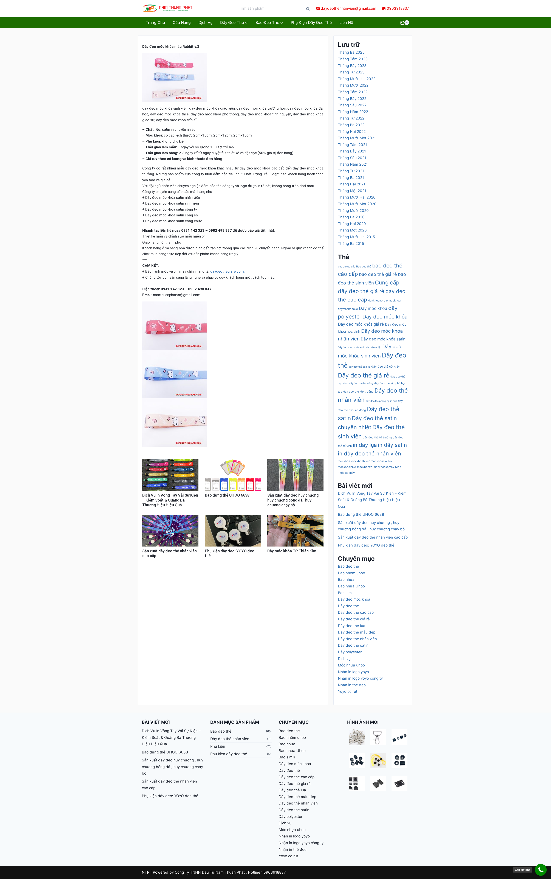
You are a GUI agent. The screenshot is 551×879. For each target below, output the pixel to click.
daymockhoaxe (348, 309)
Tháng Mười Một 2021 (357, 138)
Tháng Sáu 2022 (352, 105)
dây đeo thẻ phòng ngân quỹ (381, 401)
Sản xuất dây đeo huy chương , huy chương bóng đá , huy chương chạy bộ (293, 500)
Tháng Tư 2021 (351, 171)
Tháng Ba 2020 (351, 217)
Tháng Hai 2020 (352, 224)
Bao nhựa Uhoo (351, 586)
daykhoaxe (375, 300)
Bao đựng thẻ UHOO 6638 (227, 495)
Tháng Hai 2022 (352, 131)
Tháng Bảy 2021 (352, 151)
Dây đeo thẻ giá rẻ (363, 375)
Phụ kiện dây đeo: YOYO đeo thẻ (366, 545)
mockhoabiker (360, 461)
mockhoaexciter (381, 461)
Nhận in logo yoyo (353, 672)
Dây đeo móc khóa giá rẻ (361, 324)
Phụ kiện (217, 746)
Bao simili (346, 593)
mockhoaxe (364, 467)
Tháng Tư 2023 (351, 72)
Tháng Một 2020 (352, 230)
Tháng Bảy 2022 (352, 98)
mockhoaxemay (383, 467)
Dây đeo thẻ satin (353, 645)
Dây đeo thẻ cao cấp (356, 612)
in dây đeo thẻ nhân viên (369, 453)
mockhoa (344, 461)
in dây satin (392, 445)
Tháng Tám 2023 (353, 59)
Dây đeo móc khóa (384, 317)
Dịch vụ (205, 22)
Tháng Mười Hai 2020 (357, 197)
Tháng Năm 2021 (353, 164)
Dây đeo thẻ (348, 606)
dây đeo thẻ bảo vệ (359, 366)
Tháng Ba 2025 (351, 52)
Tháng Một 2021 (352, 191)
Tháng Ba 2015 (351, 243)
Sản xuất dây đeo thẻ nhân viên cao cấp (373, 537)
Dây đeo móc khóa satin (383, 339)
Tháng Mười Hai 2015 (356, 237)
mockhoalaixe (347, 467)
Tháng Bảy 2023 (352, 66)
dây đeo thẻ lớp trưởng (358, 391)
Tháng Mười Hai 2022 (356, 79)
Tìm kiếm (309, 9)
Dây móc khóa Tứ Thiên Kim (291, 551)
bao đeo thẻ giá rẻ (378, 274)
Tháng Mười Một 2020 (357, 204)
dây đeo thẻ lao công (361, 383)
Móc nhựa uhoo (351, 665)
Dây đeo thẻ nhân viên (357, 639)
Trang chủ (155, 22)
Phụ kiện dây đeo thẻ (311, 22)
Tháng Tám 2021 (352, 145)
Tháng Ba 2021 (351, 177)
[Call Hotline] (541, 870)
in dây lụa (365, 445)
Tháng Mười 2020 (353, 210)
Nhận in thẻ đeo (352, 685)
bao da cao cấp (346, 266)
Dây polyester (350, 652)
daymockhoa (392, 300)
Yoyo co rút (347, 691)
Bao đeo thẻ (363, 266)
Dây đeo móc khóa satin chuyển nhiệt (359, 347)
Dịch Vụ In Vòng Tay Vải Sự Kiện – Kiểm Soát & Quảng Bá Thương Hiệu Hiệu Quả (170, 500)
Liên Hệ (346, 22)
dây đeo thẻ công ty (385, 366)
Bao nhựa (346, 579)
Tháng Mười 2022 (353, 85)
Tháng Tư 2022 (351, 118)
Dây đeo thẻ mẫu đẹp (356, 632)
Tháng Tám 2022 (352, 92)
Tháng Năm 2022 (353, 112)
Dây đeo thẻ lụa (351, 626)
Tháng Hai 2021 (351, 184)
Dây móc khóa (373, 308)
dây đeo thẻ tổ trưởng (377, 437)
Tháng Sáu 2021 (352, 158)
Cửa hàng (182, 22)
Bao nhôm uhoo (351, 573)
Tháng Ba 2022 (351, 125)
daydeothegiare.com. (227, 271)
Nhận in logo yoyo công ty (360, 678)
